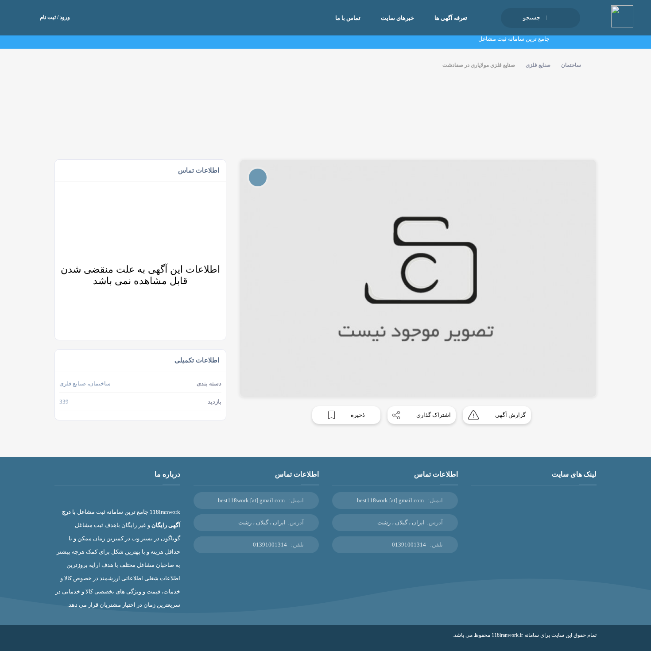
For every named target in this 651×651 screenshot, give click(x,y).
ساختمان (571, 65)
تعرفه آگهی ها (450, 18)
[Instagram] (70, 642)
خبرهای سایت (397, 18)
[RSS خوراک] (57, 642)
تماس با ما (347, 18)
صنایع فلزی (538, 65)
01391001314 (409, 544)
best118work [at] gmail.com (390, 500)
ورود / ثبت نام (55, 17)
